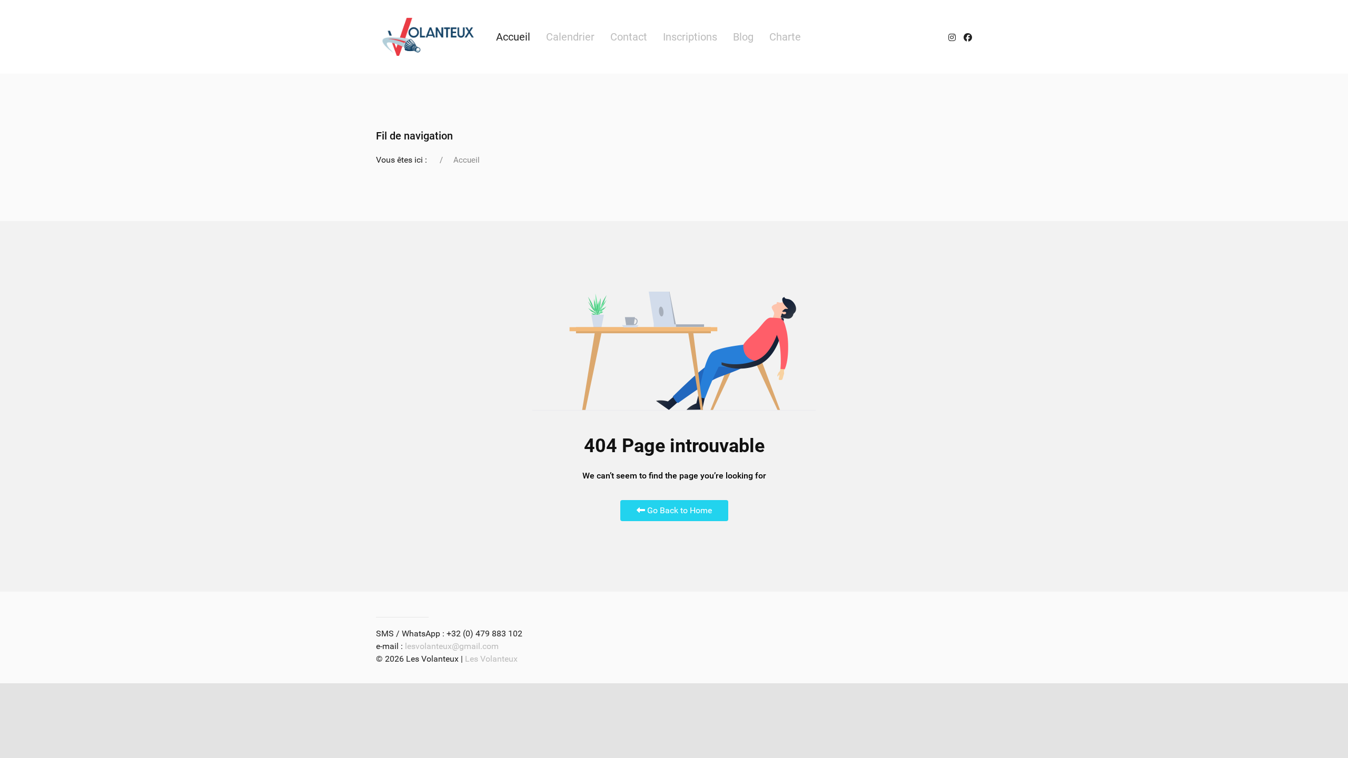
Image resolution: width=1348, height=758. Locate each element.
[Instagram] (952, 37)
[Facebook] (968, 37)
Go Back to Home (678, 510)
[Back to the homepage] (428, 37)
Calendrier (570, 37)
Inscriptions (690, 37)
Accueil (513, 37)
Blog (743, 37)
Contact (628, 37)
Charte (785, 37)
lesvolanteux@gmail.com (452, 646)
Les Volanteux (491, 659)
